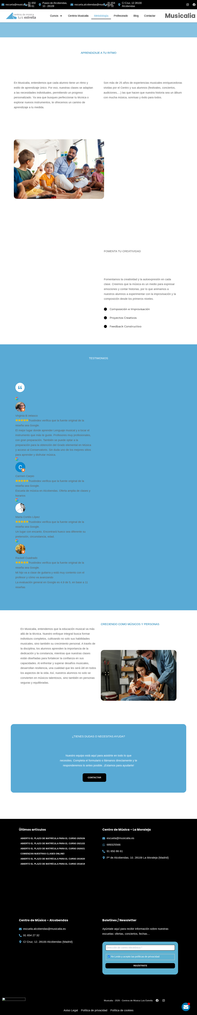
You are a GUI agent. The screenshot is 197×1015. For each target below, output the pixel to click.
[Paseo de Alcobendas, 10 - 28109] (39, 4)
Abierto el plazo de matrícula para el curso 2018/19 (52, 864)
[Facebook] (194, 4)
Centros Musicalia (78, 15)
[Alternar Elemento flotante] (186, 1007)
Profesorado (121, 15)
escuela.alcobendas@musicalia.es (93, 4)
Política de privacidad (94, 1010)
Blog (136, 15)
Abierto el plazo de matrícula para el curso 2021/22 (52, 843)
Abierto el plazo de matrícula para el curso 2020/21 (52, 848)
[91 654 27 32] (105, 4)
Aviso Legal (71, 1010)
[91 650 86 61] (25, 4)
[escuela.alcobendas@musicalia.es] (71, 4)
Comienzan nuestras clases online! (42, 853)
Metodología (101, 15)
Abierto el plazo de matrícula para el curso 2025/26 (52, 838)
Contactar (149, 15)
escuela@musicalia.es (18, 4)
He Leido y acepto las (134, 956)
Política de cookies (121, 1010)
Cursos (54, 15)
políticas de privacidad (147, 956)
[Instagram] (187, 4)
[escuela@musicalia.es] (3, 4)
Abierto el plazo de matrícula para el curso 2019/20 (52, 858)
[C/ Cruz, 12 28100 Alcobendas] (119, 4)
